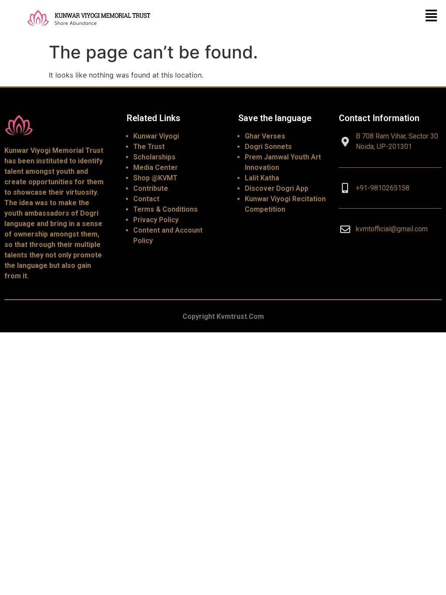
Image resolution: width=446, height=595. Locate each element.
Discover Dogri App (276, 188)
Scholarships (154, 157)
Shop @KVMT (155, 178)
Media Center (155, 167)
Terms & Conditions (165, 209)
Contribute (150, 188)
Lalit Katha (262, 178)
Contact (146, 199)
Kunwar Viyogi (156, 136)
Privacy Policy (156, 220)
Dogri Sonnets (268, 146)
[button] (431, 15)
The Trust (149, 146)
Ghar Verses (265, 136)
